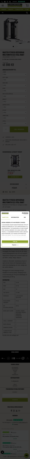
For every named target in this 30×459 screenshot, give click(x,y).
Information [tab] (15, 217)
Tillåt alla (15, 241)
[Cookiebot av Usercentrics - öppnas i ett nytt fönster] (22, 213)
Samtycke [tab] (5, 217)
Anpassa (14, 245)
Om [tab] (25, 217)
